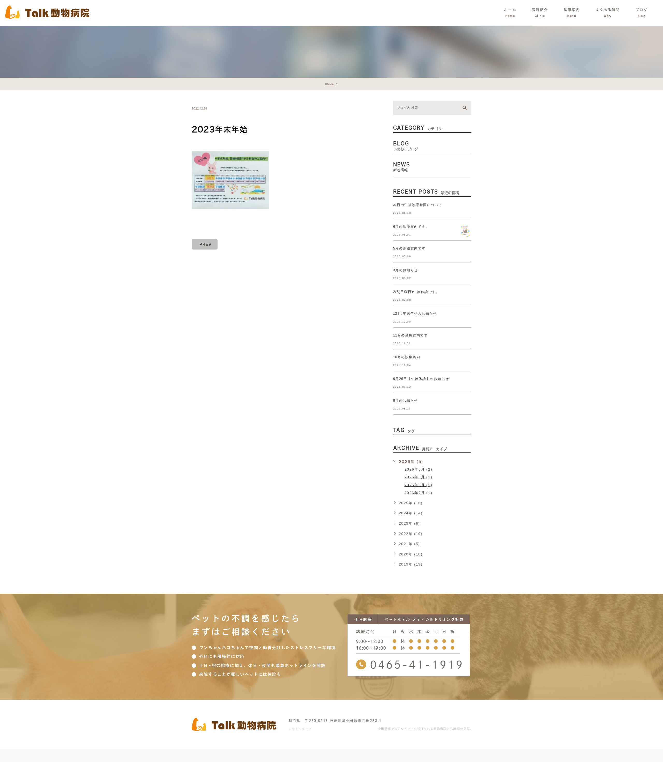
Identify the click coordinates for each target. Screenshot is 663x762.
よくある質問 (607, 12)
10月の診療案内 (406, 357)
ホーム (510, 12)
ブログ (641, 12)
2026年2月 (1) (419, 492)
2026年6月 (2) (419, 469)
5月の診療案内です (409, 248)
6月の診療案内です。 (411, 227)
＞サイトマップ (300, 728)
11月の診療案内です (410, 335)
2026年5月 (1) (419, 477)
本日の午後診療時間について (417, 205)
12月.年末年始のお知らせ (415, 314)
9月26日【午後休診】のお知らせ (421, 379)
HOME (329, 83)
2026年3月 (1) (419, 485)
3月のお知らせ (405, 270)
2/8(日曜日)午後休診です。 (416, 292)
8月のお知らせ (405, 400)
